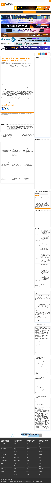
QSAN (27, 469)
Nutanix (27, 462)
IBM (27, 454)
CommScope (3, 452)
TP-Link (2, 472)
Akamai (15, 443)
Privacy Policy (44, 206)
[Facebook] (40, 54)
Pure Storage (28, 466)
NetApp (27, 460)
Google (40, 452)
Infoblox (2, 463)
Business (3, 63)
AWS (40, 448)
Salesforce (40, 463)
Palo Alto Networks (17, 460)
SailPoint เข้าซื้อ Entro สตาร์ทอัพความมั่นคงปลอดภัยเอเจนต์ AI (27, 177)
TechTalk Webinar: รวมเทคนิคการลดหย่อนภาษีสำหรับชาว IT (27, 134)
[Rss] (40, 1)
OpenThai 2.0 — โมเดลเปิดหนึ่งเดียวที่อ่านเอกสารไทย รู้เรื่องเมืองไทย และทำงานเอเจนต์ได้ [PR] (42, 298)
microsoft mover (21, 113)
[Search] (50, 1)
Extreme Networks (3, 454)
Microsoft (24, 63)
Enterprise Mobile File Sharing (19, 63)
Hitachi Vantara (28, 449)
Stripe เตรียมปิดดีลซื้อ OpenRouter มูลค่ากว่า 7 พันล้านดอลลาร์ (5, 164)
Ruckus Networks (3, 469)
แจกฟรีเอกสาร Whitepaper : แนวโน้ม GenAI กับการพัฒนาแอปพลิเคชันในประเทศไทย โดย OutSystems (42, 367)
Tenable (15, 472)
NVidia (27, 463)
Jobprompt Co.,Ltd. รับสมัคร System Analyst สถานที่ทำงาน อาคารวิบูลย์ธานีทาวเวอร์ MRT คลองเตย (42, 342)
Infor (40, 457)
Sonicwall (40, 469)
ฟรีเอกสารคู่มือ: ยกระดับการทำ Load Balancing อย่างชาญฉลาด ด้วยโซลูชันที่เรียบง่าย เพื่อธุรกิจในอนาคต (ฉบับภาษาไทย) (42, 364)
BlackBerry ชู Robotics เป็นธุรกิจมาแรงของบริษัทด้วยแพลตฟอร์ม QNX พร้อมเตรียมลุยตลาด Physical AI (42, 392)
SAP (40, 465)
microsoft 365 (16, 113)
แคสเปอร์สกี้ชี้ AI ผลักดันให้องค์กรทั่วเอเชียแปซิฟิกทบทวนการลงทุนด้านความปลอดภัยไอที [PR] (42, 307)
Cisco (1, 451)
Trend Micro (15, 474)
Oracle (27, 465)
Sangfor (15, 466)
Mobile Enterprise (28, 63)
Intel (27, 457)
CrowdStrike (15, 449)
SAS (40, 466)
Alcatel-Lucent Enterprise (4, 445)
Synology (27, 474)
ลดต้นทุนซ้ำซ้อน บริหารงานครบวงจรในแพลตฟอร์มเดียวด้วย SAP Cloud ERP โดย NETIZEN (41, 370)
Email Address (37, 193)
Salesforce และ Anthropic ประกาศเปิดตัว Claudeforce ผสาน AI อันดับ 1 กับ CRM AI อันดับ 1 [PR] (42, 293)
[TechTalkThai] (8, 4)
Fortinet (15, 454)
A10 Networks (3, 443)
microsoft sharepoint (4, 114)
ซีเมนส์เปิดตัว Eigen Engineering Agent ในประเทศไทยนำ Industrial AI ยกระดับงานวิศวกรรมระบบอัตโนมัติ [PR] (41, 387)
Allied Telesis (3, 446)
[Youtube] (46, 54)
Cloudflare (15, 448)
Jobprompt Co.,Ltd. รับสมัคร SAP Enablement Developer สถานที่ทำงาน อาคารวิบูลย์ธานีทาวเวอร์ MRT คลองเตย (42, 333)
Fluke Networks (3, 457)
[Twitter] (42, 54)
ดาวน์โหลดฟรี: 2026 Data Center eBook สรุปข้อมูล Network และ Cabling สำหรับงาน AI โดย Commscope (42, 361)
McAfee (15, 462)
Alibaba (40, 446)
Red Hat (40, 462)
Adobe (40, 443)
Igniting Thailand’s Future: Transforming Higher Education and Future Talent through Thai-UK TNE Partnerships (42, 353)
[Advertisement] (42, 182)
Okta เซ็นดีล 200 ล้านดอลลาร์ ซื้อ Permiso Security (5, 177)
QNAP (27, 468)
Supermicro (28, 472)
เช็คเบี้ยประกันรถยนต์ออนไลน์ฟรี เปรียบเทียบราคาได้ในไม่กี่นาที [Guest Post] (45, 260)
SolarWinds (2, 471)
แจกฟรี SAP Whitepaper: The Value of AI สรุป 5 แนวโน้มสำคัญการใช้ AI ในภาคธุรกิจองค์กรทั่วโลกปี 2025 (42, 373)
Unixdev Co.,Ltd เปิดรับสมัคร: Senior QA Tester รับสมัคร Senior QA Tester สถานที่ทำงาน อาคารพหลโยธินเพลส (42, 328)
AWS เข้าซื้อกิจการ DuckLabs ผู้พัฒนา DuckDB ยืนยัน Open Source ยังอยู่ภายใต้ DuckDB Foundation (6, 151)
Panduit (2, 468)
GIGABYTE (28, 448)
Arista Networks (3, 448)
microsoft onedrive (29, 113)
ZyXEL (2, 474)
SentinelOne (15, 468)
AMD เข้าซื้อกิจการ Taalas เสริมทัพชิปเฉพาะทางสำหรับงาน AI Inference (17, 164)
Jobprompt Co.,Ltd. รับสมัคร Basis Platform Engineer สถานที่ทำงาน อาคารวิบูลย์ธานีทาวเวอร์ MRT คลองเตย (41, 336)
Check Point (15, 446)
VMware (40, 472)
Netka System (3, 466)
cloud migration (10, 113)
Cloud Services (13, 63)
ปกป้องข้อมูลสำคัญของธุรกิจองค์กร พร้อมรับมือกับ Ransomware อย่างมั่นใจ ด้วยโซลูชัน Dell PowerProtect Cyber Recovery (42, 266)
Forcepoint (15, 451)
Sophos (15, 469)
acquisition (4, 113)
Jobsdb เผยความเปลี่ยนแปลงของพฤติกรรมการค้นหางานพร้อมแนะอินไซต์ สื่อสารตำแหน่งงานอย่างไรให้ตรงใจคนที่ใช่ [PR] (42, 404)
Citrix (40, 449)
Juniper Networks (3, 465)
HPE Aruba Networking (4, 460)
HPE (27, 451)
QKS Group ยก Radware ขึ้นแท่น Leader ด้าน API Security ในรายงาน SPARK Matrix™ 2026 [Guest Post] (42, 320)
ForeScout (15, 452)
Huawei (2, 462)
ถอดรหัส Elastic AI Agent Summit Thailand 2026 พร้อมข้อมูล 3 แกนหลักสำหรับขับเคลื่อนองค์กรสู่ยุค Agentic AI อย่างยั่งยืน (42, 284)
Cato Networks (3, 449)
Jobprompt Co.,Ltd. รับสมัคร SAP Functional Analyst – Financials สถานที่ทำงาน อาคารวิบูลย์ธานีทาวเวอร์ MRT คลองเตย (42, 345)
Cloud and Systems (7, 63)
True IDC (40, 471)
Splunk (15, 471)
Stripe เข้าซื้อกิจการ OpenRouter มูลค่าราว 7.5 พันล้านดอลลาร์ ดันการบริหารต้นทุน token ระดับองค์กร (16, 152)
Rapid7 (15, 465)
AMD (27, 443)
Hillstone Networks (16, 457)
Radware (15, 463)
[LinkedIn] (44, 54)
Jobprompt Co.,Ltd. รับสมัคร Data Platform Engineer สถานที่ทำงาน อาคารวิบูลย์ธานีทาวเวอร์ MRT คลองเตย (41, 339)
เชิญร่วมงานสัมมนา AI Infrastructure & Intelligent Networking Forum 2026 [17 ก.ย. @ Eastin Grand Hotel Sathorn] (42, 250)
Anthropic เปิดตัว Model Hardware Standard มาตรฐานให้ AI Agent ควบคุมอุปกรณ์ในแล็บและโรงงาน (42, 302)
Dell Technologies (29, 446)
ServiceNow (41, 468)
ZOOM (40, 474)
